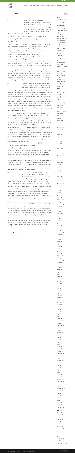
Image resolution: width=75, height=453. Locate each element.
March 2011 (59, 374)
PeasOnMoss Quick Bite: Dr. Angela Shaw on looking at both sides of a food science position (62, 28)
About (30, 5)
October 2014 (60, 283)
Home (25, 5)
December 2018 (60, 181)
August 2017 (60, 213)
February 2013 (60, 321)
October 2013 (60, 304)
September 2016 (60, 239)
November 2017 (60, 206)
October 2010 (60, 386)
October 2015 (60, 265)
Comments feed (60, 438)
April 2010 (59, 400)
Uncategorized (60, 428)
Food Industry (23, 15)
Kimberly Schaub (12, 15)
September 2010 (61, 388)
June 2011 (59, 367)
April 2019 (59, 171)
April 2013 (59, 316)
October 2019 (60, 157)
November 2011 (60, 356)
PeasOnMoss (60, 421)
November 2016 (60, 234)
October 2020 (60, 129)
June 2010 (59, 395)
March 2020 (60, 146)
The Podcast (36, 5)
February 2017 (60, 227)
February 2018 (60, 199)
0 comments (28, 15)
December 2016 (60, 232)
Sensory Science (60, 426)
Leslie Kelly (15, 38)
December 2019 (60, 153)
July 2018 (59, 190)
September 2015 (60, 267)
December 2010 (60, 381)
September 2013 (60, 307)
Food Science (60, 419)
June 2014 (59, 290)
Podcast (59, 424)
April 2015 (59, 274)
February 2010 (60, 405)
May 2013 (59, 314)
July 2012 (59, 337)
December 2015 (60, 260)
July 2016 (59, 244)
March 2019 (59, 174)
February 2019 (60, 176)
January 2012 (60, 351)
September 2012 (60, 332)
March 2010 (59, 402)
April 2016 (59, 251)
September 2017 (60, 211)
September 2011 (60, 360)
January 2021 (60, 122)
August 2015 (60, 269)
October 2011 (60, 358)
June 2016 (59, 246)
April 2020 (59, 143)
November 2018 (60, 183)
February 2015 (60, 279)
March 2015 (59, 276)
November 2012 (60, 328)
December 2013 (60, 300)
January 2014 (60, 297)
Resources (59, 5)
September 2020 (61, 132)
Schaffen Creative (22, 451)
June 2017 (59, 218)
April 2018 (59, 195)
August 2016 (60, 241)
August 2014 (60, 286)
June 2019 (59, 167)
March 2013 (59, 318)
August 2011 (59, 363)
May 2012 (59, 342)
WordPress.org (60, 441)
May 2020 (59, 141)
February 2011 (60, 377)
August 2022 (60, 120)
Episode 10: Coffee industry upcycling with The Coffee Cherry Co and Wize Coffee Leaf (61, 52)
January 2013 (60, 323)
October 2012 (60, 330)
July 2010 (59, 393)
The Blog (42, 5)
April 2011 (59, 372)
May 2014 (59, 293)
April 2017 (59, 223)
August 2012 (60, 335)
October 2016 (60, 237)
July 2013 (59, 309)
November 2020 (60, 127)
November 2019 (60, 155)
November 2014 (60, 281)
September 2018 (60, 188)
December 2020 (61, 125)
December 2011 (60, 353)
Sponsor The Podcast (51, 5)
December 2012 (60, 325)
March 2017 (59, 225)
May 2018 (59, 192)
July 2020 (59, 136)
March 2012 (59, 346)
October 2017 (60, 209)
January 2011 (60, 379)
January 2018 (60, 202)
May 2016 (59, 248)
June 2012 (59, 339)
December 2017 (60, 204)
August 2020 (60, 134)
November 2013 (60, 302)
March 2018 (59, 197)
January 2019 (60, 178)
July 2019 (59, 164)
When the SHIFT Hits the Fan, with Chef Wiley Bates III (61, 21)
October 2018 (60, 185)
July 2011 (59, 365)
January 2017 (60, 230)
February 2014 (60, 295)
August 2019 (60, 162)
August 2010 (60, 391)
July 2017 (59, 216)
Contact (66, 5)
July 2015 (59, 272)
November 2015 (60, 262)
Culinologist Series (61, 414)
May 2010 (59, 398)
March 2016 (59, 253)
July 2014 (59, 288)
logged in (16, 235)
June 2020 (59, 139)
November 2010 (60, 384)
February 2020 (60, 148)
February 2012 (60, 349)
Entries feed (59, 436)
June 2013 (59, 311)
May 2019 (59, 169)
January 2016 (60, 258)
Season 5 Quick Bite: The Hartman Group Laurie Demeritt (61, 44)
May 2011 (59, 370)
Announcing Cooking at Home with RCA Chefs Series (61, 105)
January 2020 (60, 150)
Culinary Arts (60, 412)
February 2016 (60, 255)
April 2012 (59, 344)
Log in (58, 434)
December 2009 (61, 407)
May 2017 (59, 220)
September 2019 (60, 160)
